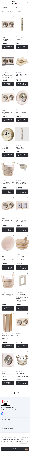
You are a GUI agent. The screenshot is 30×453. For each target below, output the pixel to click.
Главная (3, 11)
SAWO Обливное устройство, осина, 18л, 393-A (21, 183)
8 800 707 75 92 (7, 408)
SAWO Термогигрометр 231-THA (21, 112)
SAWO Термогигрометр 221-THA (7, 112)
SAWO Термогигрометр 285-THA (7, 375)
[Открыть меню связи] (26, 449)
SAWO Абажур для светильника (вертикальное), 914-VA (8, 337)
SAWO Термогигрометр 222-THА (7, 220)
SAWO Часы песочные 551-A (20, 38)
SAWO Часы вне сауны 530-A (6, 147)
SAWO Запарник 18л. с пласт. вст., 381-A (8, 182)
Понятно (15, 449)
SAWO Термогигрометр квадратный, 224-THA (21, 221)
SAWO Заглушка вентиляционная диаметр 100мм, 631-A (8, 259)
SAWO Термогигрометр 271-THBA (7, 39)
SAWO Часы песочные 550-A (20, 147)
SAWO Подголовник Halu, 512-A (22, 75)
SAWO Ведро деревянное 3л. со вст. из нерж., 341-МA (22, 375)
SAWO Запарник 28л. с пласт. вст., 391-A (8, 295)
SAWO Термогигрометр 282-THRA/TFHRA (7, 76)
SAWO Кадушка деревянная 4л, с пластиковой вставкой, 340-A (21, 259)
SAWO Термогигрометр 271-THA (21, 337)
